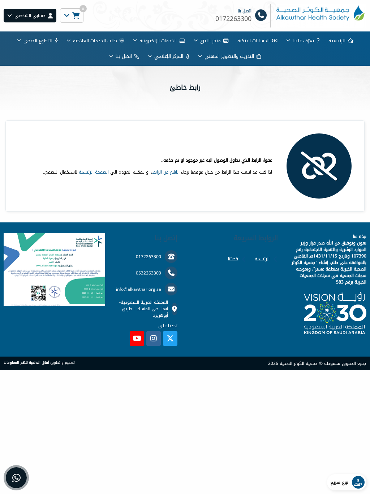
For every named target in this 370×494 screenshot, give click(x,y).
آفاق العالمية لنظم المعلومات (26, 362)
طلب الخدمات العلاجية (95, 40)
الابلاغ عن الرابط (166, 172)
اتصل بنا (124, 56)
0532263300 (148, 273)
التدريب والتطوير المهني (229, 56)
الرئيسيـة (336, 40)
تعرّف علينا (303, 40)
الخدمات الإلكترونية (158, 40)
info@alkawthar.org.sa (138, 289)
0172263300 (148, 257)
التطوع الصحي (37, 40)
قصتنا (233, 259)
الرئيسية (262, 259)
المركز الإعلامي (168, 56)
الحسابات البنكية (253, 40)
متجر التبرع (210, 40)
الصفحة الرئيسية (94, 172)
